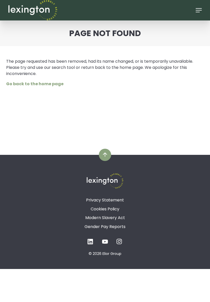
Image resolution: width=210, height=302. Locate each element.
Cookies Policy (105, 209)
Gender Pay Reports (105, 227)
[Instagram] (119, 243)
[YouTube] (105, 243)
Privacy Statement (105, 200)
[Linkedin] (91, 243)
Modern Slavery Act (105, 218)
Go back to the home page (35, 84)
